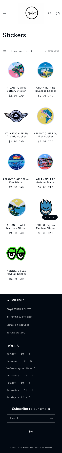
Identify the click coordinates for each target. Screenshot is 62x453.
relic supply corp (26, 447)
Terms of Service (18, 324)
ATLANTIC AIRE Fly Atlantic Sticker (16, 135)
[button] (4, 13)
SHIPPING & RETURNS (19, 317)
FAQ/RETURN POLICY (19, 309)
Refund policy (16, 332)
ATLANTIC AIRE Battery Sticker (16, 89)
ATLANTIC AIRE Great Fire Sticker (16, 181)
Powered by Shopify (43, 447)
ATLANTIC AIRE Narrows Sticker (16, 227)
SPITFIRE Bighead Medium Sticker (46, 227)
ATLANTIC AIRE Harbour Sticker (45, 181)
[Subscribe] (51, 418)
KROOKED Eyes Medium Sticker (16, 272)
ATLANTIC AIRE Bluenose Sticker (45, 89)
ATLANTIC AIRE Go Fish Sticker (46, 135)
